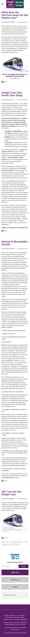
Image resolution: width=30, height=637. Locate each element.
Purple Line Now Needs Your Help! (12, 94)
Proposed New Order (9, 333)
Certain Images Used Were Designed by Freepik (15, 632)
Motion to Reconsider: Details (15, 243)
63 (23, 542)
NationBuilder (13, 627)
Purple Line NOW (17, 105)
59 (12, 542)
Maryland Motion (20, 330)
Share (5, 81)
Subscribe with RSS (10, 595)
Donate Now (15, 572)
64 (26, 542)
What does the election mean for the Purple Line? (15, 15)
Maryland (13, 337)
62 (20, 542)
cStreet (17, 629)
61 (17, 542)
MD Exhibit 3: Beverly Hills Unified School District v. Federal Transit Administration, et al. (15, 452)
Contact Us (15, 580)
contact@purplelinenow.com (10, 477)
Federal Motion (7, 330)
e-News (15, 587)
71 (13, 544)
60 (15, 542)
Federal (4, 337)
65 (2, 544)
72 (16, 544)
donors (24, 217)
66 (5, 544)
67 (8, 544)
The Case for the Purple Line (11, 493)
